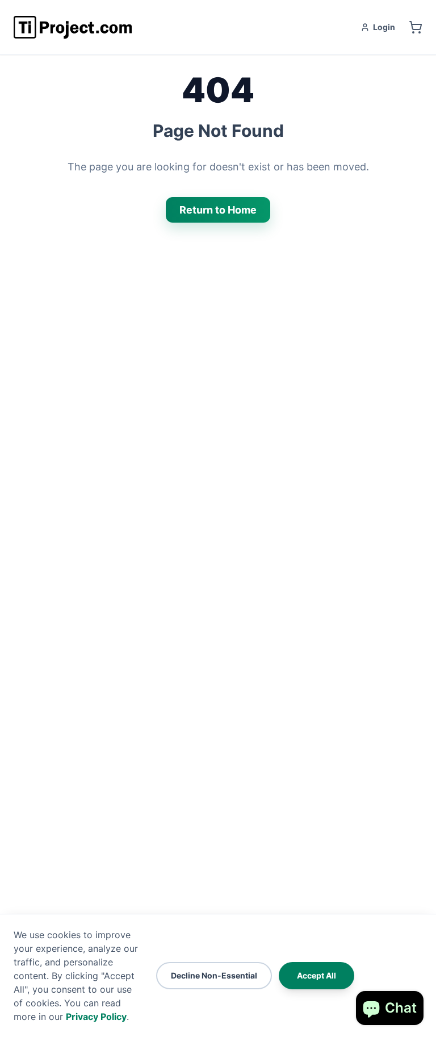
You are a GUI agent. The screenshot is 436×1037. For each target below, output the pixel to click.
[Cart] (415, 27)
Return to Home (218, 210)
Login (384, 27)
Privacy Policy (96, 1016)
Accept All (316, 975)
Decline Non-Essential (214, 975)
